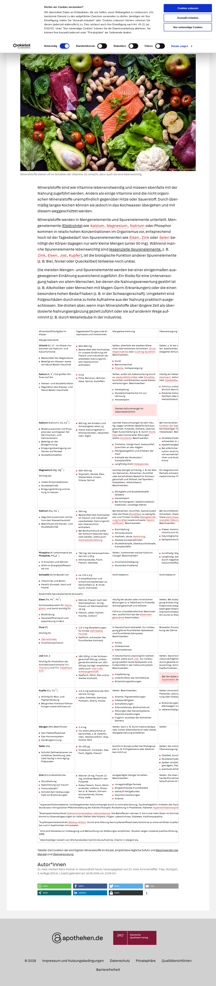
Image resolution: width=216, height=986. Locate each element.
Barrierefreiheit (108, 969)
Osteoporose (141, 463)
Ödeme (119, 368)
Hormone (125, 437)
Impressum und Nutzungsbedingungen (73, 961)
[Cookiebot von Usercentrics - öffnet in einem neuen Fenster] (22, 46)
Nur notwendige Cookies (187, 27)
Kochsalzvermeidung (90, 539)
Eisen (134, 237)
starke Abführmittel (127, 377)
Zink (145, 237)
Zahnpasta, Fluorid (90, 632)
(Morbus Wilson (77, 822)
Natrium (137, 225)
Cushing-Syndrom (144, 351)
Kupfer (74, 255)
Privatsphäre (146, 961)
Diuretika (149, 377)
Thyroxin (44, 667)
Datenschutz (120, 961)
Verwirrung (139, 536)
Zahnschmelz (49, 639)
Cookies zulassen (188, 8)
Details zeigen (179, 46)
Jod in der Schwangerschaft (90, 670)
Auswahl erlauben (187, 17)
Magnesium (117, 225)
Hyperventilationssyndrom (168, 807)
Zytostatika (171, 380)
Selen (164, 237)
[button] (54, 886)
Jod (63, 255)
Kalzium (97, 225)
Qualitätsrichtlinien (177, 961)
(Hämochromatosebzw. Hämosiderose (88, 813)
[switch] (102, 46)
